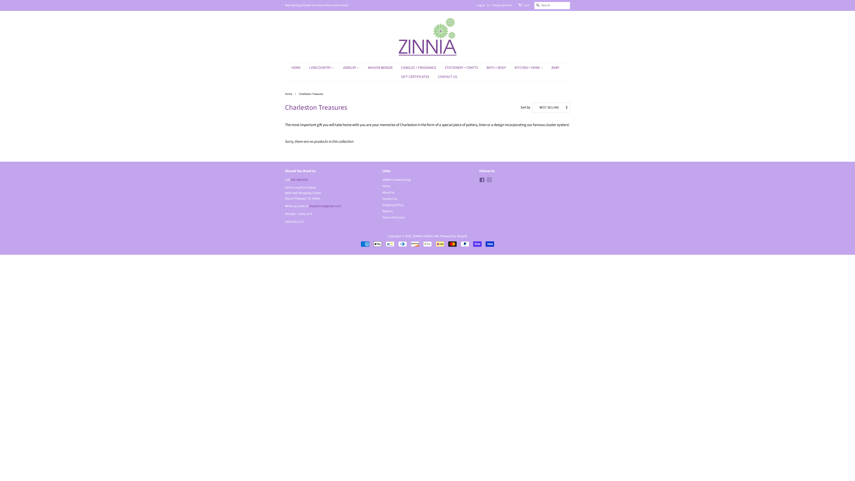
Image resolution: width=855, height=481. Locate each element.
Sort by (525, 107)
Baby (555, 67)
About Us (388, 192)
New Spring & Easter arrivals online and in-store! (317, 5)
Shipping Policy (393, 205)
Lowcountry (320, 67)
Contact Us (447, 76)
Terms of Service (393, 217)
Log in (481, 5)
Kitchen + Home (528, 67)
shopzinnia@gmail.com (325, 206)
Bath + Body (496, 67)
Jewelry (349, 67)
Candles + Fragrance (418, 67)
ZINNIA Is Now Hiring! (396, 179)
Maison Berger (380, 67)
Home (296, 67)
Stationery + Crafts (461, 67)
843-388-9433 (299, 179)
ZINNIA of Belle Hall (426, 236)
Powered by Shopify (453, 236)
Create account (502, 5)
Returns (387, 211)
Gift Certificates (415, 76)
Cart (526, 5)
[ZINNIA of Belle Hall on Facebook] (481, 181)
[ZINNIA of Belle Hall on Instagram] (489, 181)
